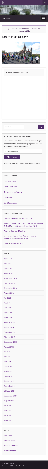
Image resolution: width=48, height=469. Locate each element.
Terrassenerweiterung (13, 192)
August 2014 (9, 401)
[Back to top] (42, 463)
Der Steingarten (10, 203)
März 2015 (8, 371)
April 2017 (8, 268)
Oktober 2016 (9, 283)
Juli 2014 (7, 405)
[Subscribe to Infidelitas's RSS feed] (3, 2)
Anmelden (8, 435)
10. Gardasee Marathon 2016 (25, 226)
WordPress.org (10, 450)
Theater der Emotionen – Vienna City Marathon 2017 (25, 30)
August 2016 (9, 293)
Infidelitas (6, 18)
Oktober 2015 (9, 337)
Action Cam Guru (11, 218)
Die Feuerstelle (10, 181)
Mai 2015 (7, 361)
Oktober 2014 (9, 391)
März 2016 (8, 317)
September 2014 (10, 396)
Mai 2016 (7, 308)
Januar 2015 (9, 381)
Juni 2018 (8, 264)
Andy (6, 231)
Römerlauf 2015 (21, 238)
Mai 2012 (7, 420)
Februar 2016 (9, 322)
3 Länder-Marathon (18, 231)
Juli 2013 (7, 415)
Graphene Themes (22, 466)
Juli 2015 (7, 352)
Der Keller (8, 197)
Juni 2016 (8, 303)
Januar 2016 (9, 327)
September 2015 (10, 342)
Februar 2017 (9, 273)
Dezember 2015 (10, 332)
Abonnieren (12, 157)
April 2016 (8, 312)
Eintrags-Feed (9, 440)
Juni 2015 (8, 357)
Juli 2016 (7, 298)
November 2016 (10, 278)
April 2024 (8, 259)
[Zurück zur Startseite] (24, 10)
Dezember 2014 (10, 386)
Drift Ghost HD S (28, 218)
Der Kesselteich (10, 186)
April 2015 (8, 366)
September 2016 (10, 288)
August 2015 (9, 347)
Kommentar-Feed (11, 445)
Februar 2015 (9, 376)
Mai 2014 (7, 410)
